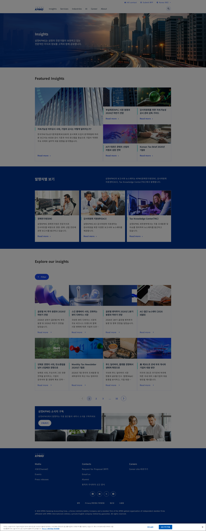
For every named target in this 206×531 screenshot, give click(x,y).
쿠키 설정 (150, 527)
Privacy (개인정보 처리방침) (51, 528)
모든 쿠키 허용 (165, 527)
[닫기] (202, 527)
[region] (103, 527)
